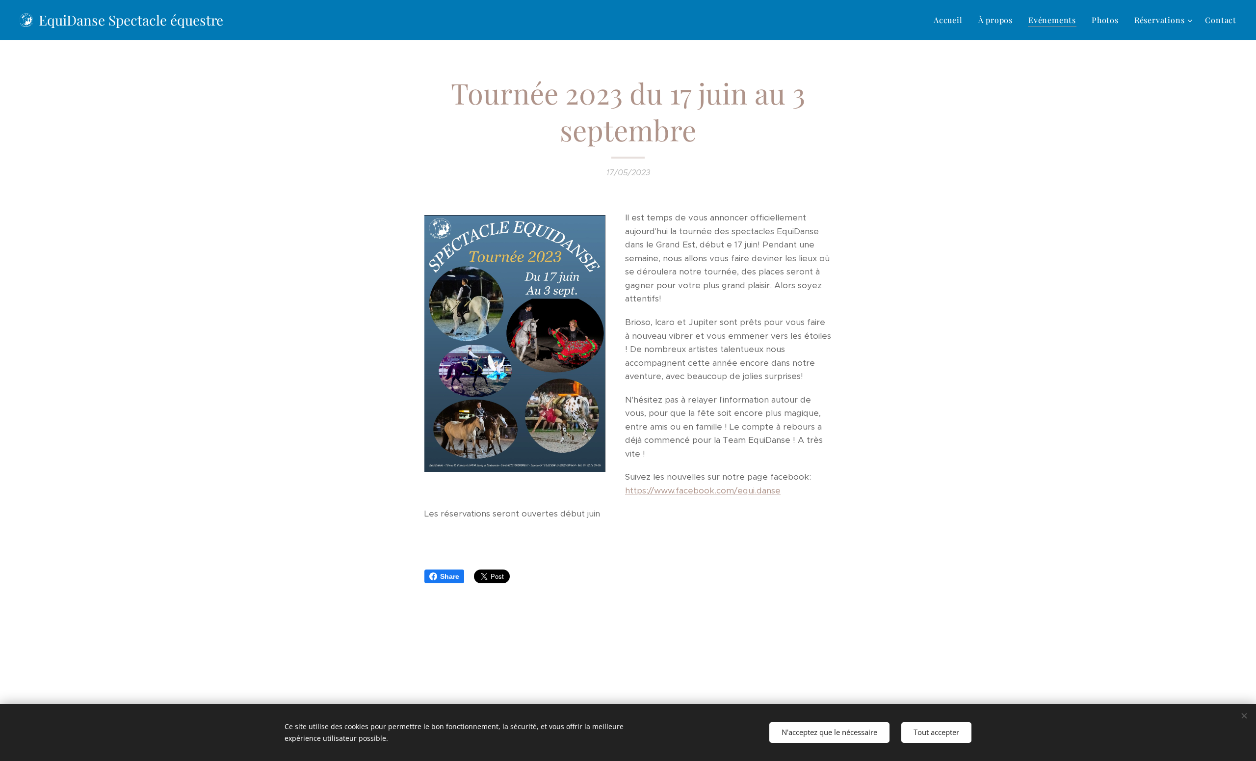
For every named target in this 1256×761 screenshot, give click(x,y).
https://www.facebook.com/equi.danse (703, 490)
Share (449, 576)
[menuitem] (950, 20)
